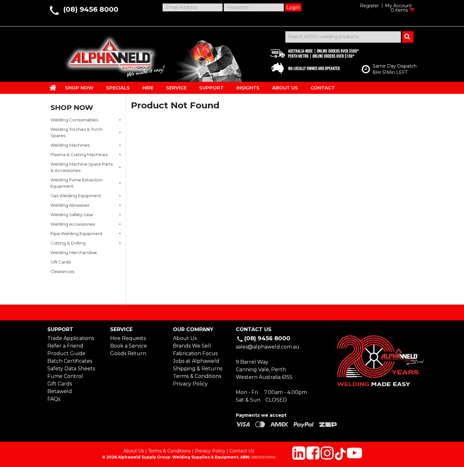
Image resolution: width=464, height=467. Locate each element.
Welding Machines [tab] (70, 145)
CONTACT (323, 88)
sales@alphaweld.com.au (268, 347)
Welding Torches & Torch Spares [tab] (77, 132)
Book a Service (128, 346)
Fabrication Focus (195, 353)
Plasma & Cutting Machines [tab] (79, 154)
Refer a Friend (65, 346)
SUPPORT (211, 88)
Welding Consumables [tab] (74, 119)
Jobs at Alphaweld (196, 361)
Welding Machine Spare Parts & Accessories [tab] (82, 167)
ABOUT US (285, 88)
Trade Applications (70, 338)
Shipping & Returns (197, 369)
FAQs (53, 399)
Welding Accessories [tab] (73, 224)
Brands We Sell (192, 346)
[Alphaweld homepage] (110, 54)
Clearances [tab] (62, 271)
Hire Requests (128, 338)
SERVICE (176, 88)
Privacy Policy (190, 384)
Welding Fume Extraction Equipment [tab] (77, 183)
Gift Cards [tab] (61, 261)
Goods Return (128, 353)
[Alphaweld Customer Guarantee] (309, 60)
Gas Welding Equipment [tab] (76, 195)
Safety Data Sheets (71, 369)
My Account (398, 5)
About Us (185, 338)
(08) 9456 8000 (90, 9)
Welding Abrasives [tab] (70, 205)
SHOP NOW (79, 88)
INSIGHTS (247, 88)
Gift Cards (59, 384)
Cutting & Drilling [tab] (68, 243)
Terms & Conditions (197, 376)
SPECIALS (118, 88)
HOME (53, 87)
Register (369, 5)
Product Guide (66, 353)
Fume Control (65, 376)
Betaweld (59, 391)
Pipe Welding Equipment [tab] (77, 233)
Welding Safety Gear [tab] (72, 214)
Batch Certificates (69, 361)
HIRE (147, 88)
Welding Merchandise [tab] (74, 252)
